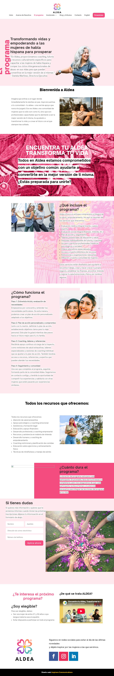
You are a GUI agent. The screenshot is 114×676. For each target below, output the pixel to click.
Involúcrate (50, 15)
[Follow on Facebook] (53, 656)
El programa (38, 15)
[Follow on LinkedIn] (73, 656)
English (87, 15)
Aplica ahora (34, 543)
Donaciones (98, 15)
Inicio (11, 15)
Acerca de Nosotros (23, 15)
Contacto (78, 15)
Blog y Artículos (66, 15)
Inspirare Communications (62, 672)
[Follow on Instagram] (63, 656)
